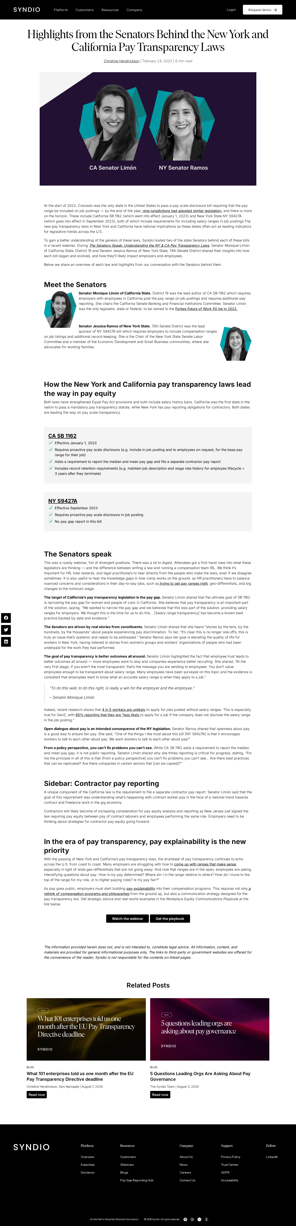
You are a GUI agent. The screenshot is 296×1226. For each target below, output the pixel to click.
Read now (37, 1094)
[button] (127, 918)
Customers (85, 10)
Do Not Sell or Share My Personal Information (114, 1219)
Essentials (87, 1165)
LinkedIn (272, 1157)
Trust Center (229, 1165)
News (183, 1165)
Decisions (87, 1172)
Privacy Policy (230, 1157)
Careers (185, 1172)
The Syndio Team (162, 1086)
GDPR (225, 1172)
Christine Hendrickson (121, 61)
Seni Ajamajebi (69, 1086)
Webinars (127, 1165)
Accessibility (229, 1180)
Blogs (124, 1172)
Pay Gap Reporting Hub (137, 1180)
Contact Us (187, 1180)
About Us (186, 1157)
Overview (87, 1157)
